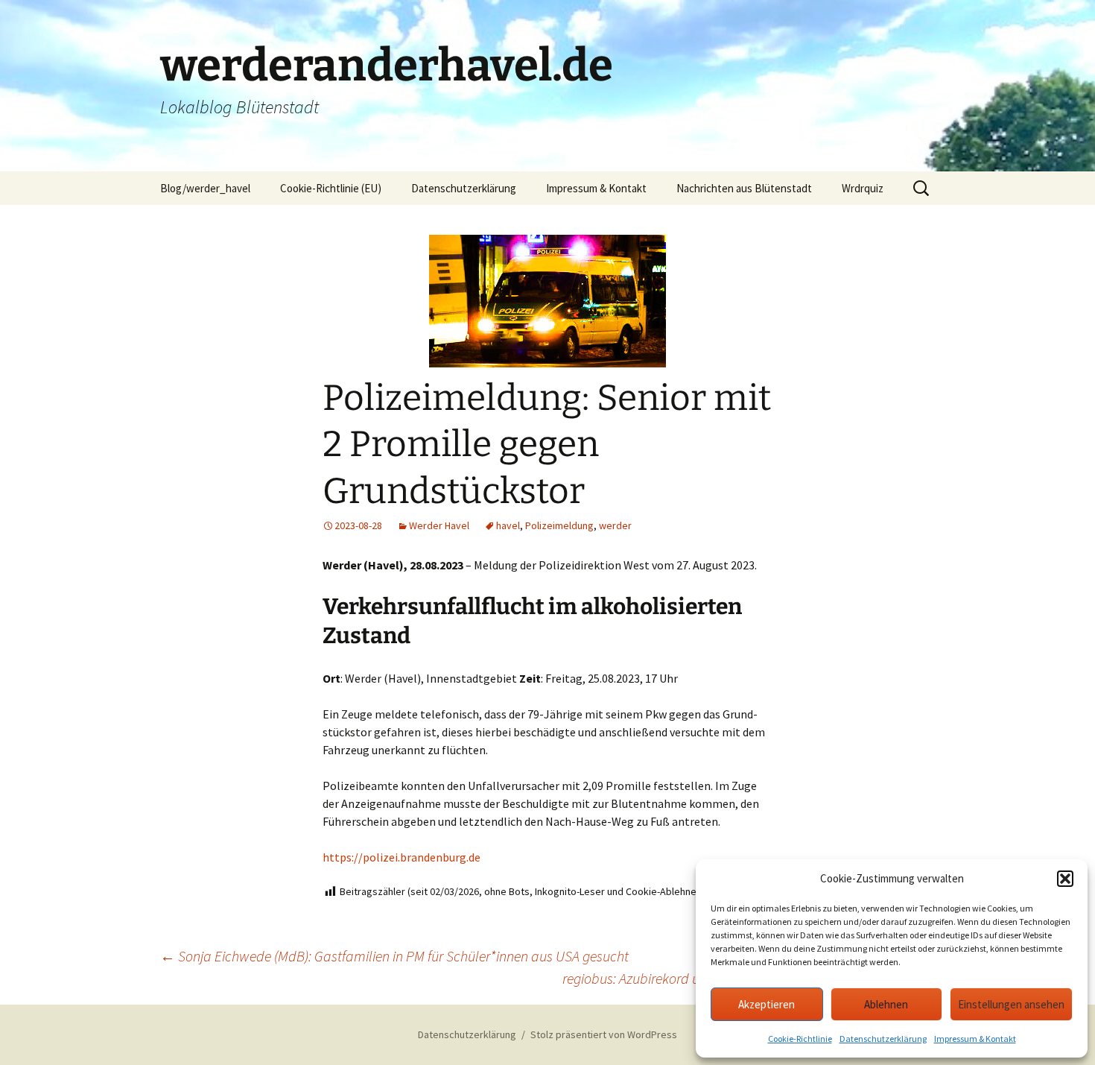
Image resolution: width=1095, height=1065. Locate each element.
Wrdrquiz (862, 188)
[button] (1065, 878)
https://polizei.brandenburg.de (401, 857)
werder (615, 525)
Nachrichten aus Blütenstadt (744, 188)
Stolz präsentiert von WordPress (603, 1034)
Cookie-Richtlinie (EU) (330, 188)
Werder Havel (439, 525)
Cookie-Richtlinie (800, 1038)
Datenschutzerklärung (883, 1038)
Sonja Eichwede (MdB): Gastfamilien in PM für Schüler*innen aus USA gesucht (394, 956)
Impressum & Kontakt (975, 1038)
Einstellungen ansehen (1011, 1004)
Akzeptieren (766, 1004)
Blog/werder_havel (205, 188)
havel (508, 525)
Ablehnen (886, 1004)
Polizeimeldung (559, 525)
